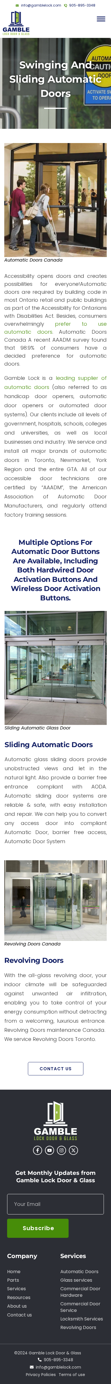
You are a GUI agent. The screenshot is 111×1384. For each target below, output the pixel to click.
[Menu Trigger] (101, 19)
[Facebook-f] (37, 1150)
